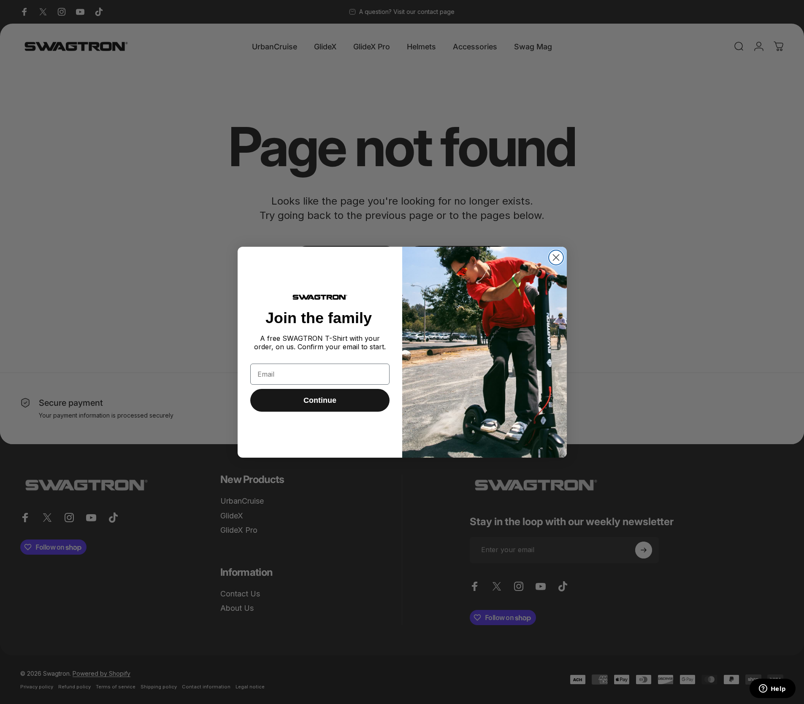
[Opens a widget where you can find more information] (772, 689)
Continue (319, 400)
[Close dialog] (556, 257)
